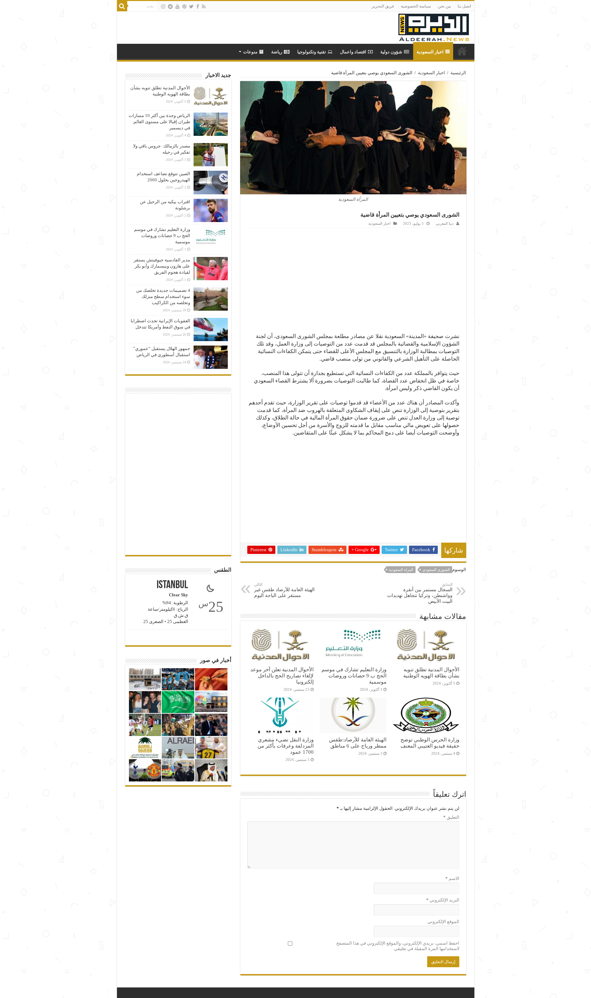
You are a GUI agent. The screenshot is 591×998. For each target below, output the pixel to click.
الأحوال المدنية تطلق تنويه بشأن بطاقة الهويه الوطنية (431, 672)
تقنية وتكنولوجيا (311, 51)
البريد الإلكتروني (442, 900)
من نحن (444, 6)
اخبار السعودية (430, 51)
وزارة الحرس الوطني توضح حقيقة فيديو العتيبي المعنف (429, 743)
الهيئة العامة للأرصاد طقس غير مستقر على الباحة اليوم (284, 590)
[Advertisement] (353, 279)
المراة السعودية (401, 570)
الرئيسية (458, 72)
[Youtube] (177, 6)
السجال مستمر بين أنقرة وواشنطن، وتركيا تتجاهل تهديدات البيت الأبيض (419, 593)
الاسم (452, 878)
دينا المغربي (445, 223)
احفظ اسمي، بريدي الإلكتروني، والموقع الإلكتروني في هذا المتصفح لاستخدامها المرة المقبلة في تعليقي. (397, 946)
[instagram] (163, 6)
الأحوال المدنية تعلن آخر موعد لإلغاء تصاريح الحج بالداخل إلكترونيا (282, 675)
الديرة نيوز (462, 51)
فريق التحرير (383, 6)
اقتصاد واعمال (353, 51)
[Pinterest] (184, 6)
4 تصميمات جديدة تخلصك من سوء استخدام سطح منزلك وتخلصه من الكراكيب (163, 296)
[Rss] (203, 6)
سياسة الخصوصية (416, 6)
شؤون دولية (391, 51)
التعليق (451, 817)
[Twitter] (191, 6)
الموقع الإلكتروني (443, 921)
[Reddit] (170, 6)
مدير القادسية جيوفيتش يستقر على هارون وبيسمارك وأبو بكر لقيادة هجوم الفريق (162, 266)
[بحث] (122, 6)
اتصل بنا (464, 6)
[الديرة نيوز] (433, 26)
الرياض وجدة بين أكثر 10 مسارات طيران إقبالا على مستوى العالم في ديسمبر (159, 121)
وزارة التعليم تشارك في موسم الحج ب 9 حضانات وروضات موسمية (353, 675)
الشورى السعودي (436, 570)
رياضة (276, 51)
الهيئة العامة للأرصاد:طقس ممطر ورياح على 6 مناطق (357, 743)
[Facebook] (198, 6)
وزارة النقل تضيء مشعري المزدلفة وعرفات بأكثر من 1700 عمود (286, 746)
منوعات (250, 51)
